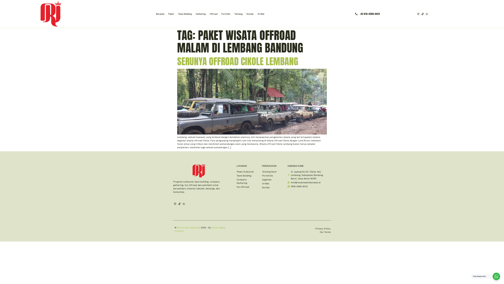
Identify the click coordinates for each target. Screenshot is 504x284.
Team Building (185, 14)
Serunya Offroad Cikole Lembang (237, 61)
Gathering (201, 14)
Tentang (238, 14)
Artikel (261, 14)
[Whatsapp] (427, 14)
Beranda (160, 14)
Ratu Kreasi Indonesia (188, 227)
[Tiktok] (423, 14)
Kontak (250, 14)
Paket (171, 14)
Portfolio (225, 14)
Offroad (213, 14)
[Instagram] (418, 14)
